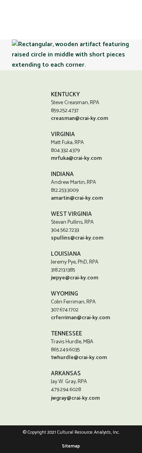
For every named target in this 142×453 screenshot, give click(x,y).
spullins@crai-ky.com (77, 238)
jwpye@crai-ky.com (74, 278)
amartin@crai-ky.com (77, 198)
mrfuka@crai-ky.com (76, 158)
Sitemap (71, 446)
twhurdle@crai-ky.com (79, 357)
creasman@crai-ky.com (79, 118)
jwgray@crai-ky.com (75, 398)
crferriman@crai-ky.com (80, 317)
